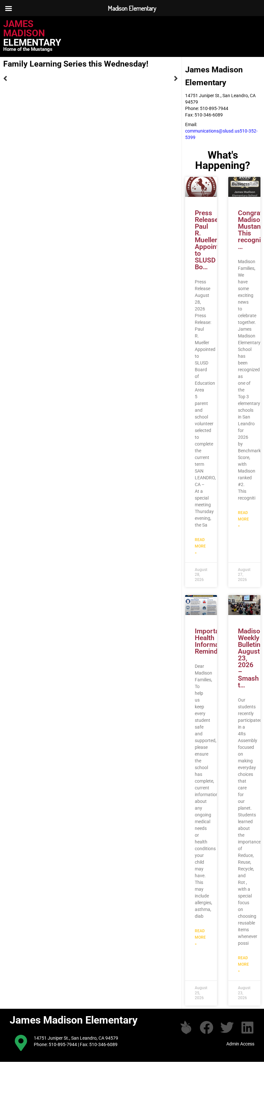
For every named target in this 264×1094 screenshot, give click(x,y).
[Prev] (46, 79)
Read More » (200, 546)
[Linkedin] (247, 1027)
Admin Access (240, 1043)
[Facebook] (206, 1027)
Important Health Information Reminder (212, 641)
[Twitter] (227, 1027)
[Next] (134, 79)
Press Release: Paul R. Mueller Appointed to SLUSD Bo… (210, 240)
